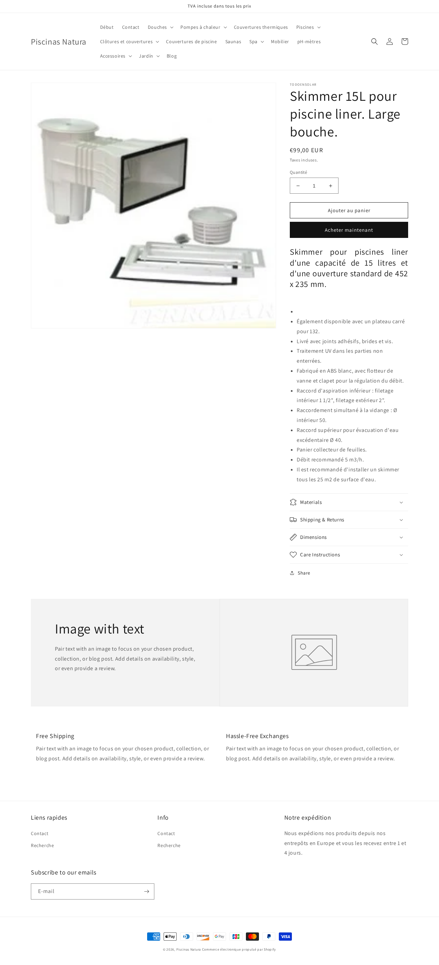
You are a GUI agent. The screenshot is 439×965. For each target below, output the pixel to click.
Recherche (42, 845)
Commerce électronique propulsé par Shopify (239, 949)
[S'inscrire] (146, 891)
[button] (160, 27)
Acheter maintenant (349, 230)
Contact (39, 833)
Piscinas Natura (188, 949)
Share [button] (304, 573)
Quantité (298, 172)
